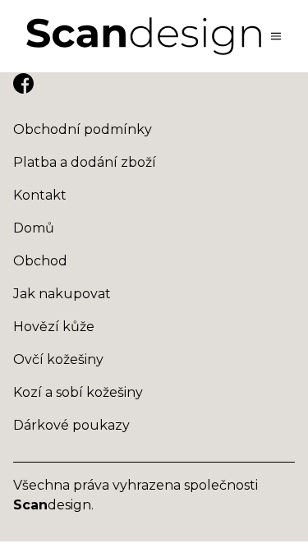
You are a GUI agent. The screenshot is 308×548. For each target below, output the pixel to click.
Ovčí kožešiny (58, 359)
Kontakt (40, 195)
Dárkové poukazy (71, 425)
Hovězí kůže (53, 326)
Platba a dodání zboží (84, 162)
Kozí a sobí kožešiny (78, 392)
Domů (33, 228)
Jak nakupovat (62, 294)
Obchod (40, 261)
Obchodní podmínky (82, 129)
